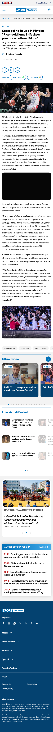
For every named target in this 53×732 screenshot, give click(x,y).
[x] (20, 623)
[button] (27, 10)
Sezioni (5, 650)
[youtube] (37, 623)
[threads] (31, 623)
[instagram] (9, 623)
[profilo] (49, 10)
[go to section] (48, 359)
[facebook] (3, 623)
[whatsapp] (14, 623)
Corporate (6, 684)
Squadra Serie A (9, 668)
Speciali (5, 659)
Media (5, 632)
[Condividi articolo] (4, 70)
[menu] (4, 10)
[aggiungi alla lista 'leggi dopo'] (11, 70)
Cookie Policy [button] (31, 684)
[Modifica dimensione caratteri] (17, 70)
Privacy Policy (7, 688)
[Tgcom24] (7, 3)
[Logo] (27, 10)
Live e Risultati (8, 641)
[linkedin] (26, 623)
